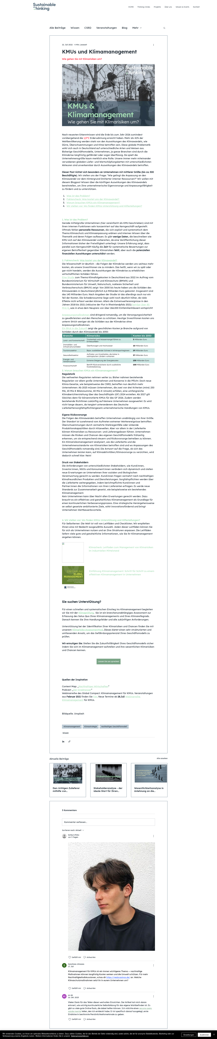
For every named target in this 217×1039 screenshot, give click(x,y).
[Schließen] (213, 1034)
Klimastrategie (90, 726)
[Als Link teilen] (69, 741)
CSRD (87, 27)
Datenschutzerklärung (80, 1036)
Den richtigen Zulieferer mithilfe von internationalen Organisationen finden (66, 790)
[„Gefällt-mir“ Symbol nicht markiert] (69, 957)
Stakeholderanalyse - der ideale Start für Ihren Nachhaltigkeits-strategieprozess (108, 790)
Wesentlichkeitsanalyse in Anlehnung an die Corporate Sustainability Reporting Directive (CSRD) (149, 790)
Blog (124, 27)
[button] (164, 28)
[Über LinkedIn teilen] (63, 741)
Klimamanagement (72, 726)
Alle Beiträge (57, 27)
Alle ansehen (162, 758)
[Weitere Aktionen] (153, 44)
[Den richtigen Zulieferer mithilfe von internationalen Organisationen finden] (68, 773)
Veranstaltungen (106, 27)
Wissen (75, 27)
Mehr (135, 27)
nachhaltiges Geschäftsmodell (114, 726)
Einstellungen (188, 1034)
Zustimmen (204, 1034)
